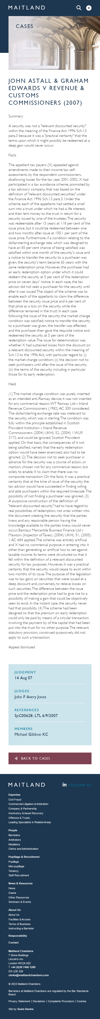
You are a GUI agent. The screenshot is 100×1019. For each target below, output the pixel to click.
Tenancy (13, 870)
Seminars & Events (19, 901)
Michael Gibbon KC (31, 734)
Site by (20, 1009)
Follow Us (80, 785)
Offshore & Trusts (19, 817)
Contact (13, 942)
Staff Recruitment (18, 875)
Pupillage (13, 861)
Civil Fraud (14, 799)
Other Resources (18, 897)
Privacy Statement (19, 1001)
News (11, 888)
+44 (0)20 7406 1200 (23, 967)
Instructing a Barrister (21, 928)
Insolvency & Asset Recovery (25, 813)
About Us (13, 914)
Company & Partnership (22, 808)
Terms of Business (19, 924)
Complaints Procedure (61, 1001)
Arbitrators (14, 839)
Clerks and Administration (23, 848)
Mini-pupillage (16, 866)
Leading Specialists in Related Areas (29, 822)
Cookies (81, 1001)
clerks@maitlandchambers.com (28, 975)
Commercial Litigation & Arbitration (28, 803)
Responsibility (17, 935)
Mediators (14, 844)
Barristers (14, 835)
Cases (12, 892)
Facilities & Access (19, 919)
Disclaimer (39, 1001)
